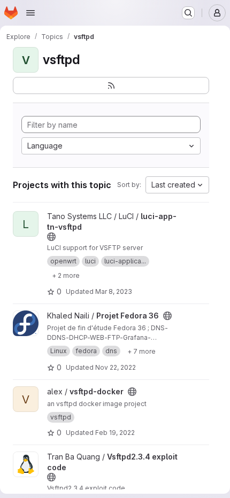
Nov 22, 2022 (115, 367)
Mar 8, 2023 (113, 291)
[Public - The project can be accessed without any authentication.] (51, 236)
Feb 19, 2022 (115, 433)
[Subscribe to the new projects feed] (111, 85)
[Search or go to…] (188, 12)
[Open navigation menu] (30, 12)
